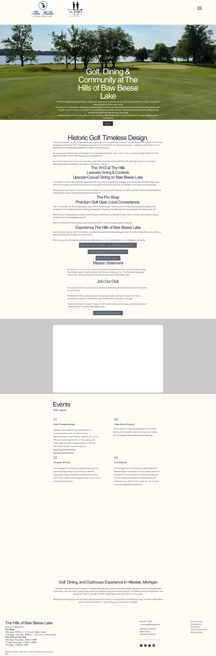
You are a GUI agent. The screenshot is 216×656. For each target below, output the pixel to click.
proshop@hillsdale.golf (150, 624)
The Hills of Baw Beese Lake (28, 622)
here (62, 468)
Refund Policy (197, 632)
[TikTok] (153, 645)
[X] (149, 645)
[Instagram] (145, 645)
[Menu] (199, 8)
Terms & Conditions (199, 629)
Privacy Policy (197, 621)
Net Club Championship (63, 453)
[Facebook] (141, 645)
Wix (6, 654)
